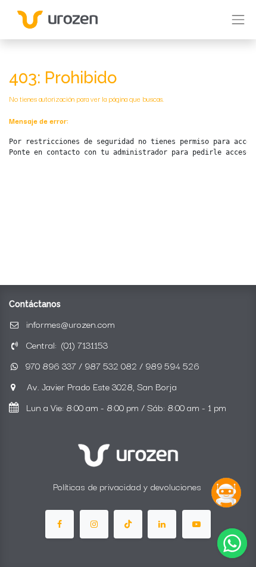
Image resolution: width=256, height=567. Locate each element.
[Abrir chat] (226, 493)
